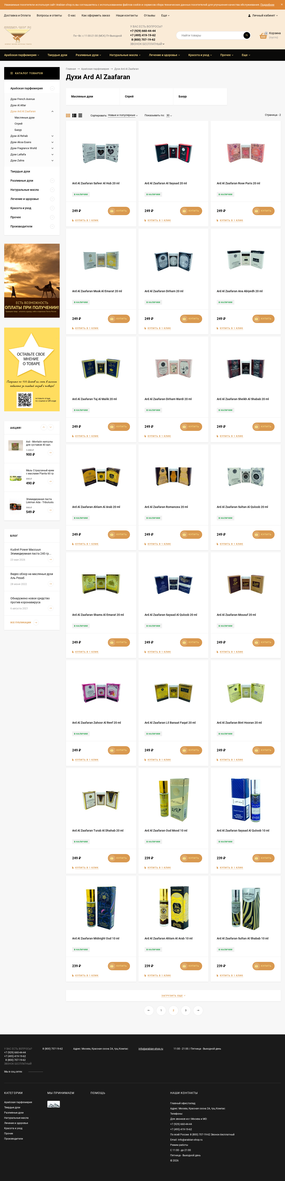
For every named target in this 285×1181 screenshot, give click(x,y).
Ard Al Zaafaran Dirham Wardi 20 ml (168, 399)
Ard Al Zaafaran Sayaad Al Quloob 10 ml (243, 830)
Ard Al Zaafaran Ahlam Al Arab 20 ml (96, 507)
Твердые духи (12, 1107)
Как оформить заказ (96, 15)
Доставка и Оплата (17, 15)
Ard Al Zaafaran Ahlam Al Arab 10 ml (169, 938)
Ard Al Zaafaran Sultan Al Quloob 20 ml (242, 507)
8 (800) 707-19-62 (53, 1048)
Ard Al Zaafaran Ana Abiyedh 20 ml (240, 291)
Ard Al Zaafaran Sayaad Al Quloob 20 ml (171, 614)
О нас (72, 15)
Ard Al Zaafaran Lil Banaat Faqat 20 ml (170, 722)
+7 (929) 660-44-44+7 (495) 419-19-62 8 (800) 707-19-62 (146, 35)
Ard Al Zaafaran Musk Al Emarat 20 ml (97, 291)
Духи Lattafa (18, 154)
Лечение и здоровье (16, 1123)
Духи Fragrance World (23, 148)
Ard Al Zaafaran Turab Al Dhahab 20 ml (98, 830)
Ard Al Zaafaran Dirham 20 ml (164, 291)
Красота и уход (13, 1128)
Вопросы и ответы (49, 15)
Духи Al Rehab (19, 135)
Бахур (18, 129)
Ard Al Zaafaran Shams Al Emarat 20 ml (98, 614)
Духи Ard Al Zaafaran (23, 111)
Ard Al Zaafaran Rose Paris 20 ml (238, 183)
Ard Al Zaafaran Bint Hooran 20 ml (239, 722)
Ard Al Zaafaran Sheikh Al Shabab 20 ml (243, 399)
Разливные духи (14, 1112)
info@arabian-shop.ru (151, 1048)
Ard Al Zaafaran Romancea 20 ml (166, 507)
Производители (13, 1138)
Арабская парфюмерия (95, 68)
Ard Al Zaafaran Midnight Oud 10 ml (95, 938)
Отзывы (149, 15)
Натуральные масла (16, 1117)
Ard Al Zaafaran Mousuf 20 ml (236, 614)
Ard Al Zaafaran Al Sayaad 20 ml (166, 183)
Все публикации (21, 622)
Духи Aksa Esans (20, 142)
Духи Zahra (17, 160)
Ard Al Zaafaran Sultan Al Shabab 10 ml (243, 938)
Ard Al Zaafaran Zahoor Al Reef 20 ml (96, 722)
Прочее (8, 1133)
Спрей (19, 123)
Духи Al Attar (18, 105)
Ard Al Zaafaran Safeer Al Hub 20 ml (96, 183)
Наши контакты (127, 15)
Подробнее (267, 4)
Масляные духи (25, 117)
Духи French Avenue (22, 99)
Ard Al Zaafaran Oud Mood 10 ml (166, 830)
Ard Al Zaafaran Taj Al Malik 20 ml (94, 399)
